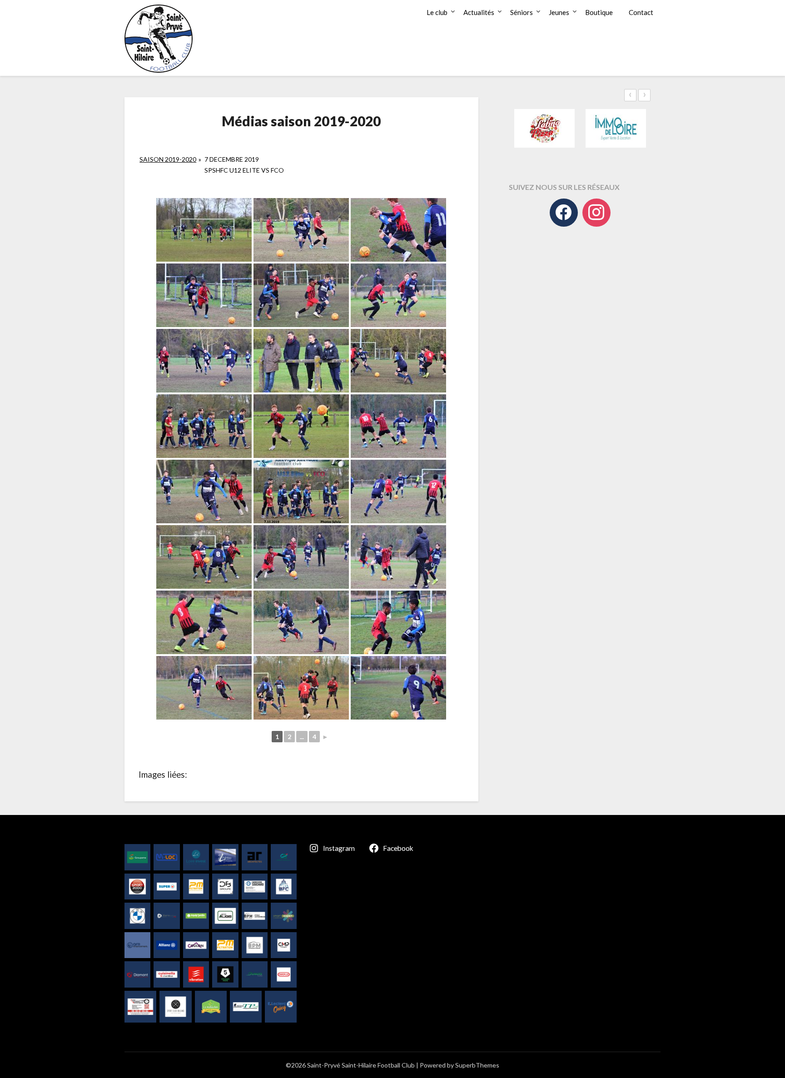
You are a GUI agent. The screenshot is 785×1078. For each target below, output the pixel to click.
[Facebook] (563, 212)
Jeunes (559, 12)
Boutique (599, 12)
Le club (437, 12)
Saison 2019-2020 (167, 159)
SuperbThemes (477, 1065)
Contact (641, 12)
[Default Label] (596, 212)
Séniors (521, 12)
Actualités (478, 12)
